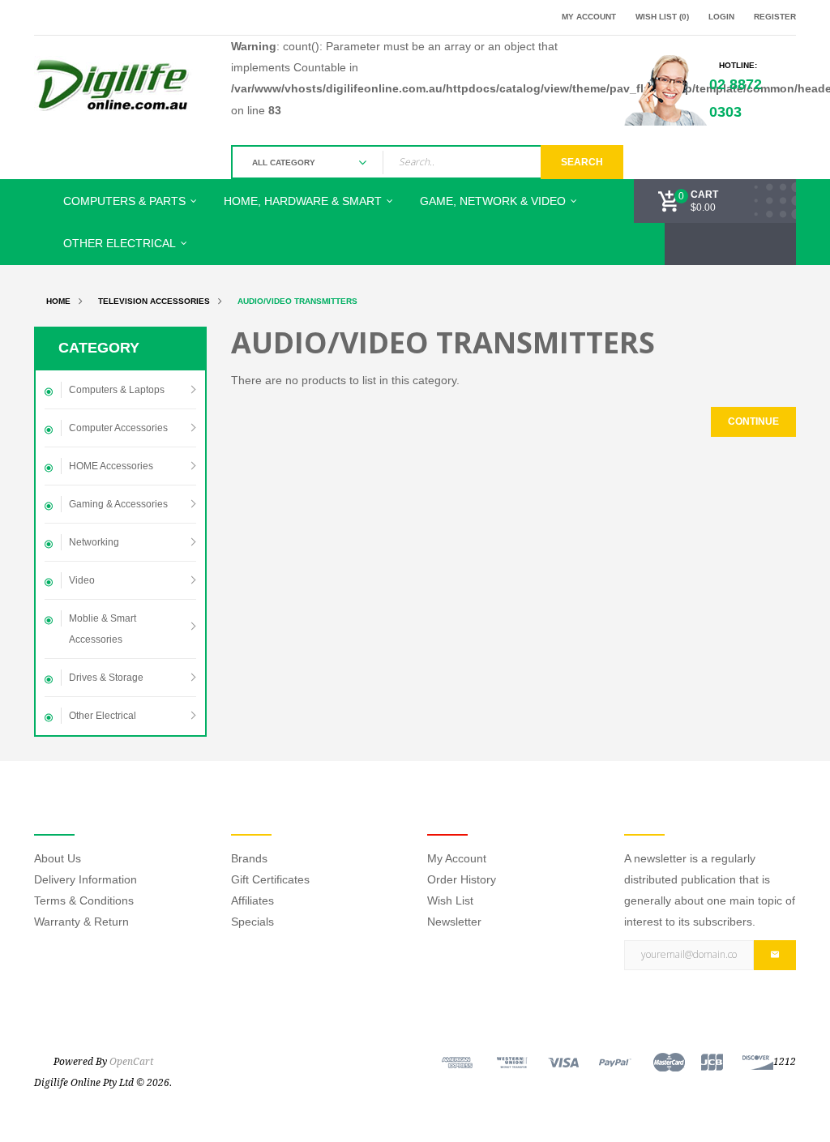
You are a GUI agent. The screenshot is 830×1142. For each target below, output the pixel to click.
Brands (249, 858)
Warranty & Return (81, 921)
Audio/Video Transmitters (297, 301)
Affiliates (252, 900)
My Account (456, 858)
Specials (252, 921)
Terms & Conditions (84, 900)
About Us (57, 858)
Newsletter (454, 921)
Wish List (450, 900)
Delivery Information (85, 879)
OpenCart (131, 1061)
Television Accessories (154, 301)
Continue (753, 421)
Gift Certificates (270, 879)
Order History (461, 879)
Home (58, 301)
